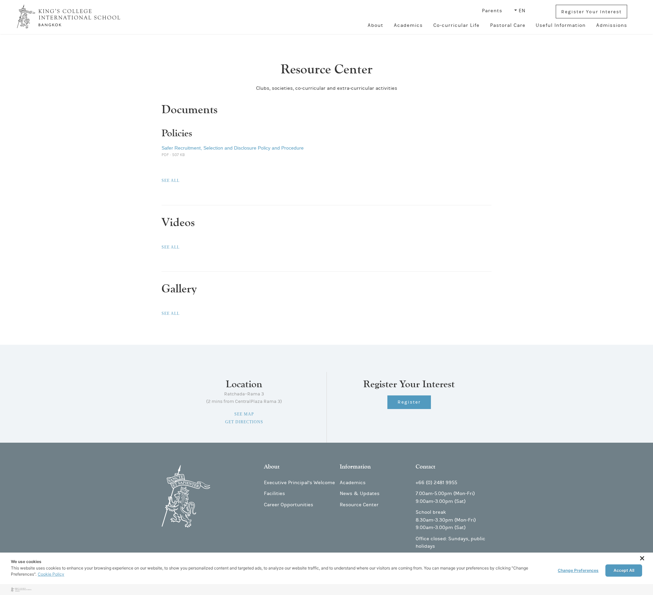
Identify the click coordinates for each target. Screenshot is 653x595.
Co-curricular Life (456, 25)
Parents (493, 11)
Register (409, 402)
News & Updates (360, 493)
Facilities (274, 493)
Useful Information (561, 25)
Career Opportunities (288, 505)
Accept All (624, 570)
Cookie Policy (51, 574)
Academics (408, 25)
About (375, 25)
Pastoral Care (507, 25)
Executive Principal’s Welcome (299, 483)
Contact (425, 466)
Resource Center (359, 505)
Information (355, 466)
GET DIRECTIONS (244, 422)
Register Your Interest (591, 12)
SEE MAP (244, 414)
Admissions (611, 25)
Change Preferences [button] (578, 570)
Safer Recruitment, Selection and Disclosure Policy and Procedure (233, 148)
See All (171, 180)
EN (522, 11)
